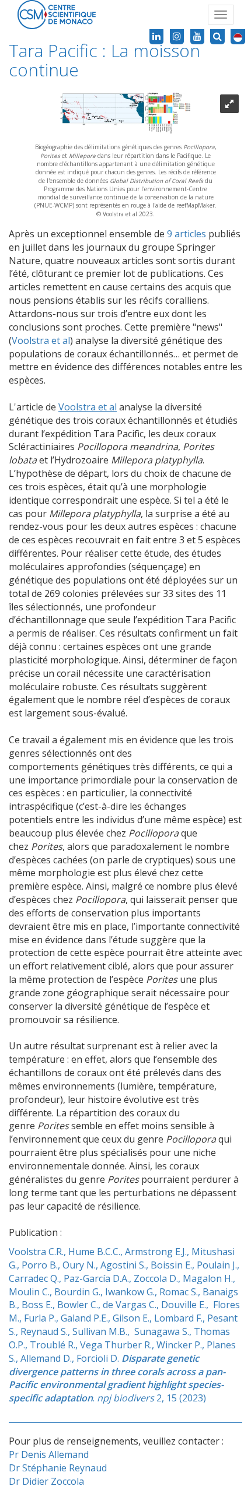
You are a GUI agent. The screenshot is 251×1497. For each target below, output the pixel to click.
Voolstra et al (41, 340)
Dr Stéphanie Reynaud (58, 1467)
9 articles (186, 233)
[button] (237, 37)
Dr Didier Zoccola (46, 1481)
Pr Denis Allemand (49, 1454)
